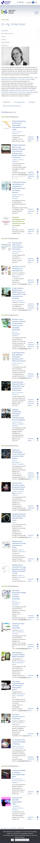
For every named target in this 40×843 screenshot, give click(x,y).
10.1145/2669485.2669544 (22, 648)
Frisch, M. (14, 748)
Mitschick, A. (20, 632)
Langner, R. (15, 159)
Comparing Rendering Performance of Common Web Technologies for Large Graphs (19, 125)
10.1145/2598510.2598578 (24, 677)
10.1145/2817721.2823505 (24, 510)
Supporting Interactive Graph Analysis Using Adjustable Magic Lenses (19, 517)
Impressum (4, 45)
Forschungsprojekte (19, 102)
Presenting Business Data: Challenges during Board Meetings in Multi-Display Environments (19, 357)
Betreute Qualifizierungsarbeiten (12, 106)
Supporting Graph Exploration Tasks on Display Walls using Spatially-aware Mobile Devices (18, 386)
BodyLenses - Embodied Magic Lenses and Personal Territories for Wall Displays (18, 454)
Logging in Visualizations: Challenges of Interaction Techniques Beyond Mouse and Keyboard (18, 415)
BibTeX (33, 141)
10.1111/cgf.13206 (22, 310)
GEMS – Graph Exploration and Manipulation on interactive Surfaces (19, 78)
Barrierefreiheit (5, 42)
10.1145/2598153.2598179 (24, 761)
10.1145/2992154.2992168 (24, 348)
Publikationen (7, 102)
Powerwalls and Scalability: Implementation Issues (17, 801)
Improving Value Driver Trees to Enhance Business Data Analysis (17, 246)
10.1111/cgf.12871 (22, 284)
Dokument (33, 137)
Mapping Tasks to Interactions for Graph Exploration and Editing (19, 544)
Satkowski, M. (16, 196)
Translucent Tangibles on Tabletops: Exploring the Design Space (19, 773)
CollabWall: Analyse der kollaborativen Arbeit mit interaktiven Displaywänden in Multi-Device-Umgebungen (18, 91)
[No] (38, 836)
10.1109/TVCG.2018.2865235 (24, 174)
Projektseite (33, 174)
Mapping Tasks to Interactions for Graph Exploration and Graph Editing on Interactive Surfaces (19, 569)
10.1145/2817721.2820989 (24, 537)
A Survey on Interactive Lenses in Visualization (18, 717)
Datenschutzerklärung (22, 840)
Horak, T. (14, 132)
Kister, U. (19, 132)
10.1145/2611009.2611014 (24, 710)
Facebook (18, 2)
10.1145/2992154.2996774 (24, 378)
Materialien (33, 139)
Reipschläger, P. (16, 334)
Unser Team (4, 30)
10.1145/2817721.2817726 (24, 479)
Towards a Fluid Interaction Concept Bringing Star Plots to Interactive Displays (18, 486)
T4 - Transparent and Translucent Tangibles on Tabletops (19, 742)
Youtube (20, 2)
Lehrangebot (31, 102)
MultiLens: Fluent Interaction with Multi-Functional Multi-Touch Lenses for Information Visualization (19, 325)
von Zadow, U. (16, 806)
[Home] (1, 828)
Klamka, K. (20, 300)
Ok (12, 840)
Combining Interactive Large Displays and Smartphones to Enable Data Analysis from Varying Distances (19, 187)
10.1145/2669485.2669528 (24, 619)
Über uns (6, 828)
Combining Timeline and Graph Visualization (18, 626)
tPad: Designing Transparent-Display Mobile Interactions (18, 655)
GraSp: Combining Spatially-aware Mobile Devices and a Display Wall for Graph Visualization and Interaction (19, 293)
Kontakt (3, 39)
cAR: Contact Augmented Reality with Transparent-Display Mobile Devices (18, 686)
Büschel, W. (22, 661)
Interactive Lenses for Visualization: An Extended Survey (18, 269)
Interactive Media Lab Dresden (8, 12)
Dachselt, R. (15, 133)
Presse (3, 36)
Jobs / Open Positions (7, 33)
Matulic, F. (15, 464)
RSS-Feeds (23, 2)
